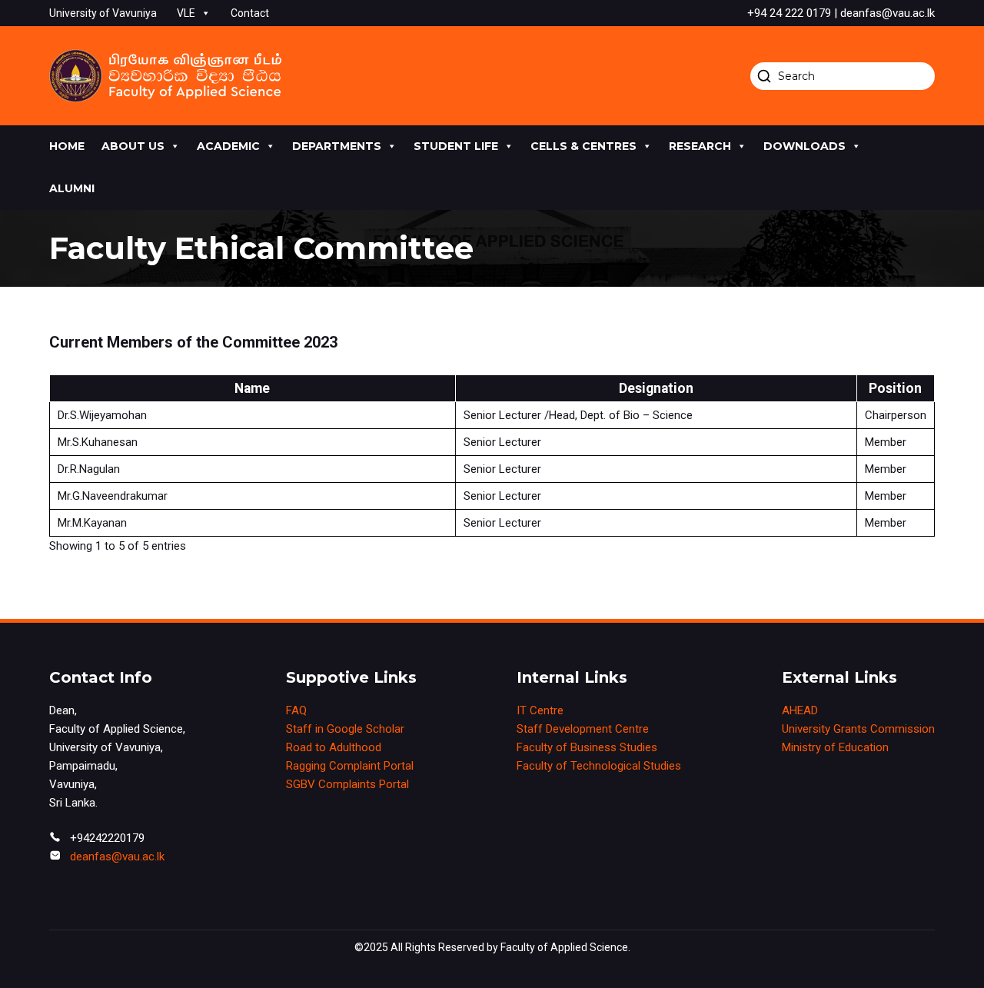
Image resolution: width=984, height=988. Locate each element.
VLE (186, 13)
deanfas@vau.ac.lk (117, 856)
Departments (336, 146)
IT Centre (540, 710)
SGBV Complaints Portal (347, 784)
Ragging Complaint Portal (350, 766)
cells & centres (583, 146)
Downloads (804, 146)
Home (67, 146)
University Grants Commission (858, 729)
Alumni (72, 188)
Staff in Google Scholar (345, 729)
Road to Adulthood (333, 747)
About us (133, 146)
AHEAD (800, 710)
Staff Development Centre (583, 729)
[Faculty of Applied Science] (165, 75)
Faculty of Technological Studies (599, 766)
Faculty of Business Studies (587, 747)
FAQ (296, 710)
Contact (250, 13)
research (700, 146)
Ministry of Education (835, 747)
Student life (456, 146)
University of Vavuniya (103, 13)
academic (228, 146)
